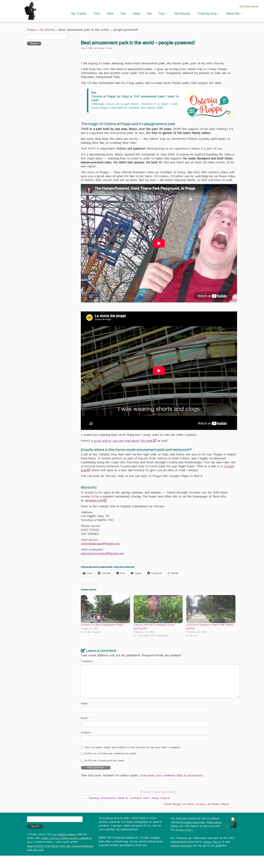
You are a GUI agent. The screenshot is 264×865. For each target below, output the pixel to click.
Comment (87, 661)
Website (86, 732)
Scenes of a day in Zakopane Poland (102, 624)
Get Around (182, 13)
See (123, 13)
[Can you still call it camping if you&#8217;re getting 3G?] (158, 609)
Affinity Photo (211, 841)
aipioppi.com (94, 500)
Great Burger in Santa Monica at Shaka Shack (198, 804)
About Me (233, 13)
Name (85, 703)
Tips (162, 13)
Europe (101, 48)
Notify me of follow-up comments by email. (110, 753)
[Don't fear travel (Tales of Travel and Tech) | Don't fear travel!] (30, 11)
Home (31, 29)
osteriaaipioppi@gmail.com (100, 543)
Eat (149, 13)
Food (108, 48)
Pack (110, 13)
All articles (47, 29)
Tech (96, 13)
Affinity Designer (181, 845)
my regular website (65, 834)
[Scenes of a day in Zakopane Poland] (105, 609)
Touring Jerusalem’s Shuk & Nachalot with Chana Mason (127, 798)
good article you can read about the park (123, 440)
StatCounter (214, 822)
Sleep (136, 13)
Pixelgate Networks (192, 822)
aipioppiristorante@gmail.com (102, 553)
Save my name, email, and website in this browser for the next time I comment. (133, 747)
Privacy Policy (184, 829)
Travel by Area (207, 13)
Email (85, 718)
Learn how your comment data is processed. (171, 775)
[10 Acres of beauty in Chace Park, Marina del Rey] (210, 609)
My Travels (78, 13)
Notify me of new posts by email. (104, 760)
